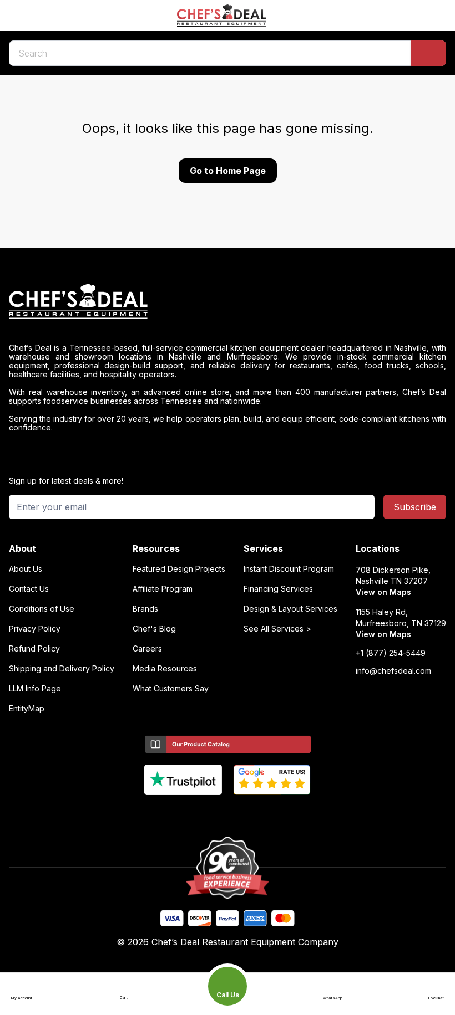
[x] (228, 813)
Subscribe (414, 506)
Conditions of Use (41, 608)
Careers (147, 648)
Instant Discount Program (289, 569)
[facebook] (184, 813)
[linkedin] (249, 813)
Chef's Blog (154, 628)
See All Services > (277, 628)
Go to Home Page (228, 170)
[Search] (428, 53)
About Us (25, 569)
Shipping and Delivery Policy (61, 668)
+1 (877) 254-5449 (391, 653)
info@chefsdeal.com (393, 671)
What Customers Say (171, 688)
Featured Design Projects (179, 569)
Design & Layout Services (290, 608)
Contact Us (29, 589)
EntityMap (26, 708)
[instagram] (271, 813)
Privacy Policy (34, 628)
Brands (145, 608)
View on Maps (383, 592)
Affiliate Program (163, 589)
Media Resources (165, 668)
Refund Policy (34, 648)
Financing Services (278, 589)
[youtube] (206, 813)
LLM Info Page (35, 688)
